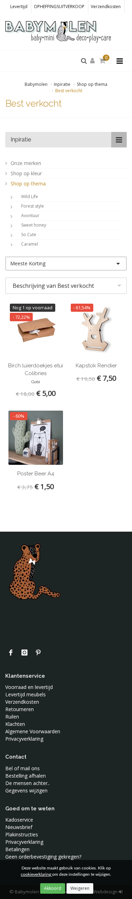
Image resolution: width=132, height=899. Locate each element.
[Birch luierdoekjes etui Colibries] (35, 329)
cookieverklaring (36, 874)
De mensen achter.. (27, 783)
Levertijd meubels (25, 694)
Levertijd (18, 7)
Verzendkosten (106, 7)
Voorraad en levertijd (29, 687)
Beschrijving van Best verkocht (53, 286)
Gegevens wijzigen (26, 790)
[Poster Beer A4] (35, 438)
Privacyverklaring (24, 738)
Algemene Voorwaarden (32, 731)
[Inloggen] (93, 61)
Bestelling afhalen (25, 775)
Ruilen (12, 716)
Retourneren (19, 709)
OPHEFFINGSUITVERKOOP (59, 7)
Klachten (15, 724)
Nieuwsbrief (18, 827)
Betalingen (17, 849)
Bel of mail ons (22, 768)
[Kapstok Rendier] (96, 329)
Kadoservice (19, 819)
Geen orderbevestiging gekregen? (43, 856)
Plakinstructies (21, 834)
